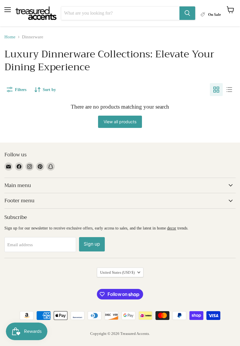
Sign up (92, 244)
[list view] (229, 89)
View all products (120, 121)
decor (171, 228)
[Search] (187, 13)
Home (10, 37)
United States (117, 272)
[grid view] (216, 89)
